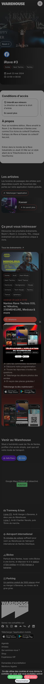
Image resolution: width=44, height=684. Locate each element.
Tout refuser (30, 677)
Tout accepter (15, 677)
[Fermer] (40, 322)
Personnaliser (22, 681)
